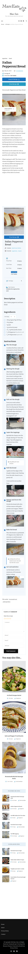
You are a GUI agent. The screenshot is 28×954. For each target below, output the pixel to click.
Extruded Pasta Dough (16, 824)
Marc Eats (14, 13)
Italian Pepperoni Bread (16, 806)
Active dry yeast (12, 327)
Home (2, 924)
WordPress (22, 946)
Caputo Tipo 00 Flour (14, 320)
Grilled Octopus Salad (14, 695)
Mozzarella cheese (14, 330)
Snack (10, 58)
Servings (6, 316)
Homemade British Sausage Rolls (17, 797)
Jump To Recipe (13, 79)
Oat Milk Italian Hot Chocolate (18, 815)
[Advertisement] (14, 41)
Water (10, 322)
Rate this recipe (8, 616)
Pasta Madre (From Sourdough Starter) (18, 878)
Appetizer (4, 58)
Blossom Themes (7, 946)
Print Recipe (13, 84)
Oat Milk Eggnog (15, 833)
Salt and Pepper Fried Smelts (14, 736)
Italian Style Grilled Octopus (17, 859)
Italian (19, 248)
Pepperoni (15, 332)
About (2, 927)
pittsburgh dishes (6, 601)
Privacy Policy (5, 931)
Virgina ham (14, 335)
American (14, 248)
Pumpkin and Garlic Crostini (17, 868)
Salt (9, 325)
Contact (3, 934)
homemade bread (13, 599)
